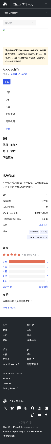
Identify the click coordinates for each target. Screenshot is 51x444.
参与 (29, 349)
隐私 (5, 340)
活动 (29, 354)
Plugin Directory (10, 13)
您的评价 (7, 286)
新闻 (5, 330)
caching (44, 232)
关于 (5, 325)
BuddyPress (10, 388)
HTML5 (31, 237)
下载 (7, 81)
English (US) (42, 225)
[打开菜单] (46, 4)
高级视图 (10, 121)
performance (41, 237)
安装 (8, 106)
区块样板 (31, 340)
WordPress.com (12, 373)
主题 (29, 330)
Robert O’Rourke (18, 73)
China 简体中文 (17, 401)
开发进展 (10, 114)
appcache (34, 232)
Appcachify (11, 69)
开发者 (6, 359)
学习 (5, 349)
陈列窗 (30, 325)
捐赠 (30, 359)
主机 (5, 335)
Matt (7, 378)
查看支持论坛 (9, 307)
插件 (29, 335)
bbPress (8, 383)
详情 (8, 92)
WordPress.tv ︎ (11, 364)
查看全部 (43, 286)
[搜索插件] (33, 22)
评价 (8, 99)
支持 (8, 129)
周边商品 (33, 364)
